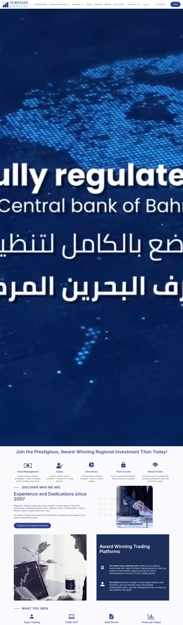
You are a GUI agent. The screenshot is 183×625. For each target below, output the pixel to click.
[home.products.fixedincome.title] (123, 465)
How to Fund (119, 4)
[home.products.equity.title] (59, 465)
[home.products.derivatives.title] (91, 465)
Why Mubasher (40, 4)
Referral (108, 4)
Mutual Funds (155, 471)
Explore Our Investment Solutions (32, 525)
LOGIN (175, 4)
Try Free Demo (160, 4)
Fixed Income (123, 471)
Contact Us (131, 4)
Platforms (98, 4)
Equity (59, 471)
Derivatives (91, 471)
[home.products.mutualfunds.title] (155, 465)
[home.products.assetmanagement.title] (27, 465)
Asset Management (27, 471)
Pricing (89, 4)
